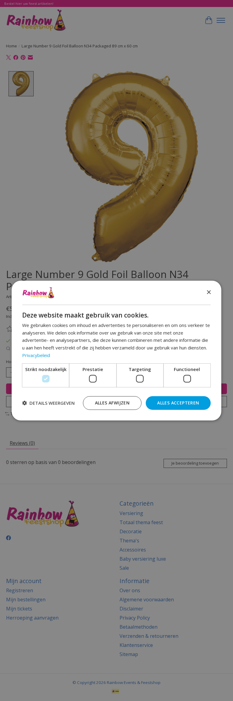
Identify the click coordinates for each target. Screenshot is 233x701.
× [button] (208, 292)
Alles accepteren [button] (178, 403)
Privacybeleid (36, 355)
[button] (48, 403)
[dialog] (116, 350)
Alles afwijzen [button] (112, 403)
